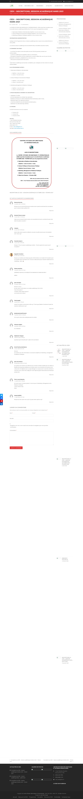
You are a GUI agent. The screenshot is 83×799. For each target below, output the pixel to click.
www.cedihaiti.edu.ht (19, 128)
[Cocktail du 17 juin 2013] (69, 98)
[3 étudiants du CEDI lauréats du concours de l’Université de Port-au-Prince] (69, 293)
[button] (1, 395)
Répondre (51, 210)
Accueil (15, 797)
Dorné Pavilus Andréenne (20, 347)
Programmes (32, 797)
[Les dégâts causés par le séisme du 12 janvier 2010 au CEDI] (61, 196)
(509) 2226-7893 (59, 775)
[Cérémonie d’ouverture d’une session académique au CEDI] (61, 293)
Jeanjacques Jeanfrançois (20, 313)
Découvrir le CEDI (23, 797)
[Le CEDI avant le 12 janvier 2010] (69, 196)
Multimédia (57, 797)
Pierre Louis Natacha (19, 379)
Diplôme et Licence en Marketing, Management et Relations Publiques (65, 24)
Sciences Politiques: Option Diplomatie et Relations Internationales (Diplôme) (65, 30)
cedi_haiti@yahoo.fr (17, 126)
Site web (11, 418)
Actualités (40, 797)
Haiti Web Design (44, 795)
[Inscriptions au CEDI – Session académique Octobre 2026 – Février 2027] (32, 163)
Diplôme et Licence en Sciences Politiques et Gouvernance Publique (64, 42)
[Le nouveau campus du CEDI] (61, 98)
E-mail (34, 413)
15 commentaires (24, 24)
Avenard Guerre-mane (19, 215)
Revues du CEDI (48, 797)
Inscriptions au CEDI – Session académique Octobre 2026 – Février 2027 (31, 192)
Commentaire (13, 430)
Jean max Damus (18, 361)
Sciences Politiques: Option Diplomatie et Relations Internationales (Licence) (65, 36)
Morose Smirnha (18, 202)
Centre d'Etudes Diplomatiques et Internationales (34, 793)
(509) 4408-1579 (59, 777)
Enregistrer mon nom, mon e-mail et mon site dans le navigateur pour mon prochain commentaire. (29, 426)
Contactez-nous (66, 797)
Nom (11, 413)
